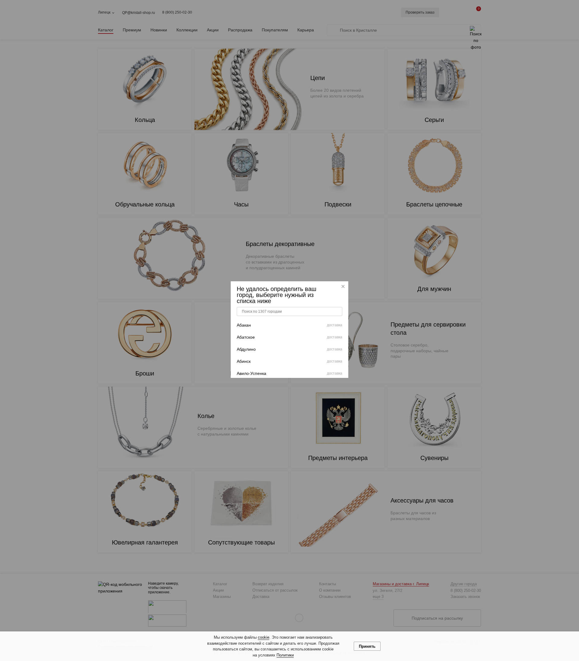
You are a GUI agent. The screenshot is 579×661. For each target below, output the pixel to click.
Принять (367, 646)
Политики (285, 655)
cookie (263, 637)
